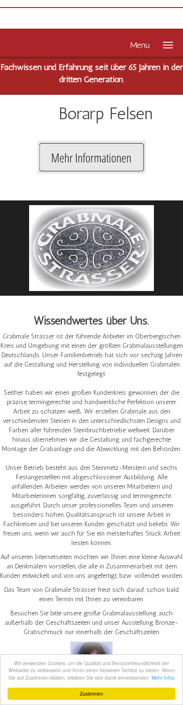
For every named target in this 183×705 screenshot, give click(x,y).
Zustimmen (91, 693)
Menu (140, 45)
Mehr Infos (163, 677)
